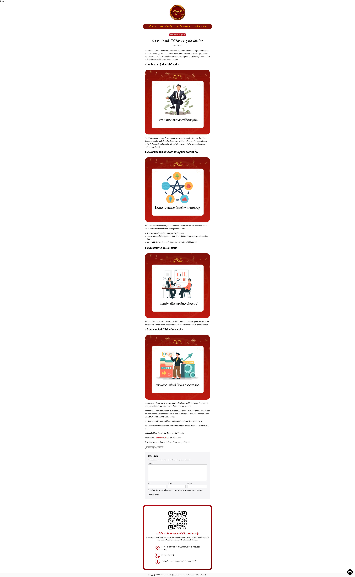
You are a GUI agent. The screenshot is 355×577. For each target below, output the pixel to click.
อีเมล (170, 484)
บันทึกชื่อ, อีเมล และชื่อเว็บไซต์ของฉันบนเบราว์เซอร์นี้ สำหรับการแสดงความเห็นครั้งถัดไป (176, 490)
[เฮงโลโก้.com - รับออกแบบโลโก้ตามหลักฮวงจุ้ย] (157, 561)
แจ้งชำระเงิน (201, 26)
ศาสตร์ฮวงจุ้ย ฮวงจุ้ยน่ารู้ (177, 35)
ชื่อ (149, 484)
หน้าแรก (152, 26)
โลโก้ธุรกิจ (160, 448)
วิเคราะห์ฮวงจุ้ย (150, 448)
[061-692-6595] (157, 555)
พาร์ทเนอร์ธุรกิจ (184, 26)
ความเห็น (151, 463)
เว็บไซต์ (189, 484)
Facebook (160, 438)
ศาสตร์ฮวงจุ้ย (166, 26)
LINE (166, 438)
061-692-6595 (167, 555)
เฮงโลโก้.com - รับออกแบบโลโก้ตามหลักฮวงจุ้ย (179, 561)
